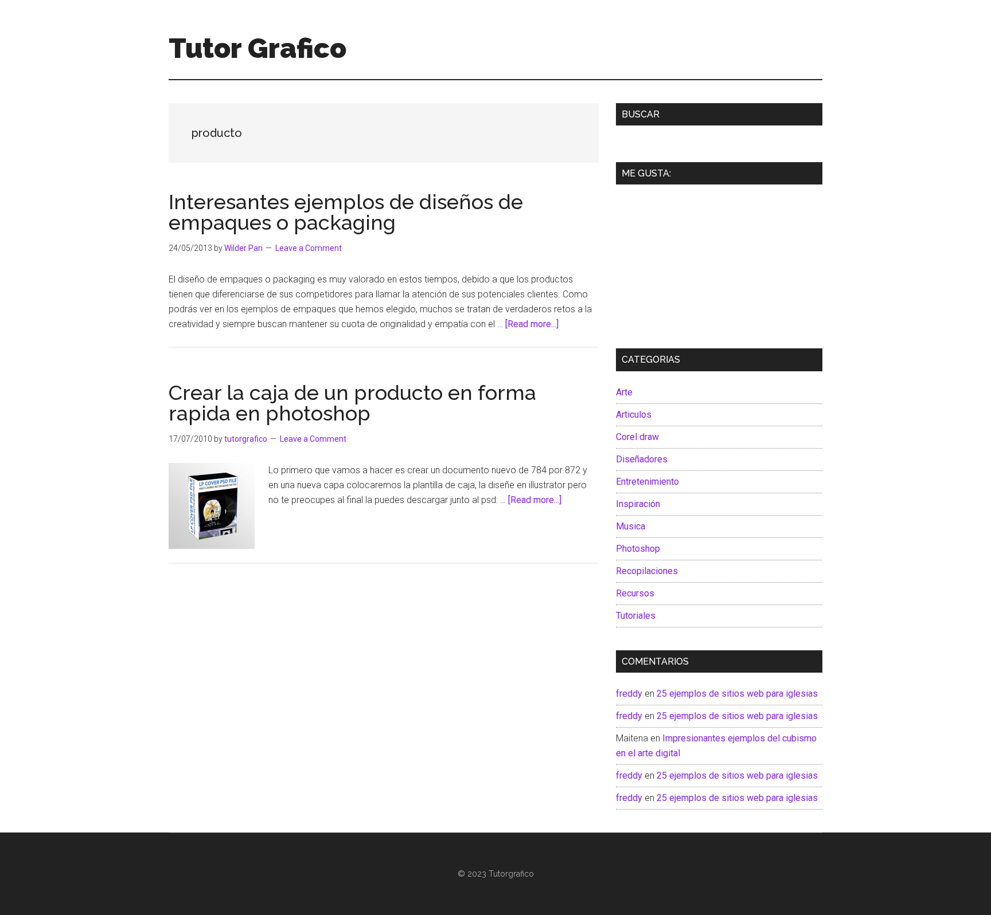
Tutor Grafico (257, 48)
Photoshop (638, 548)
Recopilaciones (647, 571)
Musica (630, 526)
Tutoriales (636, 615)
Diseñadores (642, 459)
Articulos (633, 414)
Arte (624, 392)
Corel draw (637, 436)
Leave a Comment (308, 248)
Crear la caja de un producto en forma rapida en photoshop (352, 402)
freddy (629, 693)
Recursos (635, 593)
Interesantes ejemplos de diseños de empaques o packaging (346, 212)
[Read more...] (532, 324)
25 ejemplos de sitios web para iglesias (737, 693)
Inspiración (638, 503)
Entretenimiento (647, 481)
